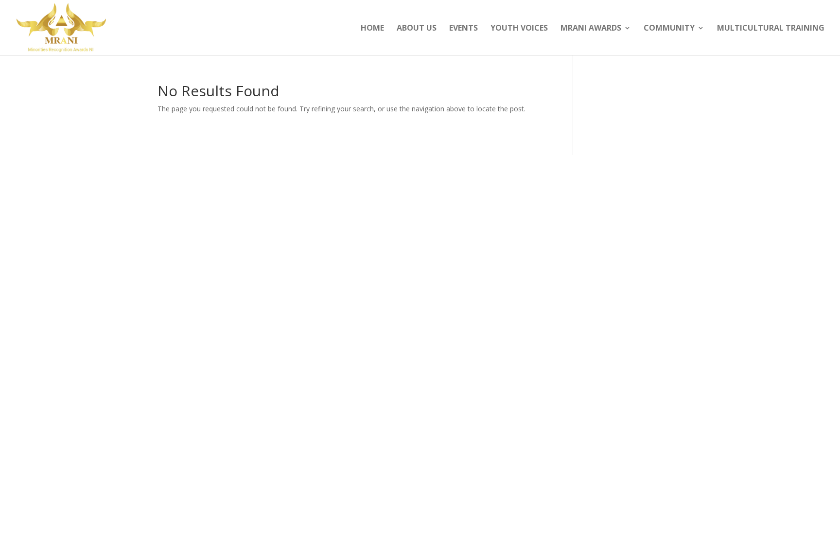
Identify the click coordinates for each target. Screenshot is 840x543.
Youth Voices (519, 28)
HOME (372, 28)
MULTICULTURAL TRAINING (770, 28)
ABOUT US (417, 28)
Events (463, 28)
